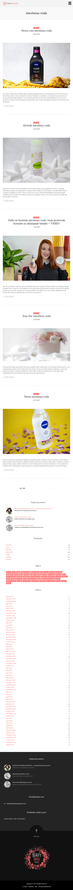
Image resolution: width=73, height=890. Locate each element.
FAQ (36, 886)
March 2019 (10, 649)
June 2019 (9, 647)
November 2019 (11, 639)
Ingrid (21, 574)
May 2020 (9, 627)
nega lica (58, 576)
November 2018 (11, 658)
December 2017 (11, 682)
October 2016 (10, 711)
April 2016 (9, 725)
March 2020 (10, 630)
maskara (19, 576)
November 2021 (11, 601)
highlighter (9, 574)
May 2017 (9, 694)
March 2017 (10, 699)
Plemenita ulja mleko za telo (23, 517)
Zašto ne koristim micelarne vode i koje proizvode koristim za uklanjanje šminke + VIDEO (36, 222)
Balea (18, 572)
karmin (26, 574)
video (58, 581)
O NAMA (25, 886)
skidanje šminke (11, 581)
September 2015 (11, 742)
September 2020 (11, 618)
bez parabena (35, 572)
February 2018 (10, 680)
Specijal (8, 559)
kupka (39, 574)
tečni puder (35, 581)
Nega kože (36, 28)
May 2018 (9, 673)
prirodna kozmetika (48, 579)
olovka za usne (31, 579)
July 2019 (9, 644)
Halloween (59, 572)
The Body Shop (51, 581)
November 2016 (11, 709)
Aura (13, 572)
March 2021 (10, 608)
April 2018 (9, 675)
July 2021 (9, 604)
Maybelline (26, 576)
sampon (57, 579)
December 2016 (11, 706)
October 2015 (10, 740)
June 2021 (9, 606)
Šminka (8, 557)
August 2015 (10, 744)
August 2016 (10, 716)
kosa (35, 574)
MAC (63, 574)
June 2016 (9, 721)
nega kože (51, 576)
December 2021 (11, 599)
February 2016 (10, 730)
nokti (12, 579)
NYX (24, 579)
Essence (46, 572)
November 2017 (11, 685)
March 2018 (10, 678)
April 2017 (9, 697)
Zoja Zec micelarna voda (36, 316)
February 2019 (10, 651)
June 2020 (9, 625)
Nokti (7, 554)
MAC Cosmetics (10, 576)
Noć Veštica (18, 579)
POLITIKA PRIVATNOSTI (44, 886)
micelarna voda (35, 576)
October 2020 (10, 615)
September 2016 (11, 713)
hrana (16, 574)
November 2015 (11, 737)
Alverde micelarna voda (36, 125)
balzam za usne (25, 572)
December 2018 (11, 656)
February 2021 (10, 611)
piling (39, 579)
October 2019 (10, 642)
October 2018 (10, 661)
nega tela (64, 576)
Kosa (7, 547)
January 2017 (10, 704)
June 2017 (9, 692)
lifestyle (58, 574)
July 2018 (9, 668)
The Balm (42, 581)
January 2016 (10, 733)
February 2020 (10, 632)
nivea (8, 579)
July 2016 (9, 718)
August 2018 (10, 666)
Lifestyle (8, 550)
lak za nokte (51, 574)
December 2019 (11, 637)
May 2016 (9, 723)
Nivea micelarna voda (36, 396)
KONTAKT (31, 886)
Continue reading (9, 106)
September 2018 (11, 663)
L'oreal (45, 574)
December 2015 (11, 735)
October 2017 (10, 687)
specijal (19, 581)
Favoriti (8, 545)
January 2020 (10, 635)
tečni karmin (26, 581)
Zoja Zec (63, 581)
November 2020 (11, 613)
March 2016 (10, 728)
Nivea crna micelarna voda (36, 30)
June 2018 (9, 670)
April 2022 (9, 596)
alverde (8, 572)
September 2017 (11, 690)
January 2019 (10, 654)
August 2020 (10, 620)
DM (41, 572)
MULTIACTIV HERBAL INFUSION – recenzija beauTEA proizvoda (33, 508)
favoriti (52, 572)
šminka (8, 583)
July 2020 (9, 623)
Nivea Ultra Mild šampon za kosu (24, 525)
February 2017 (10, 701)
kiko (31, 574)
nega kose (44, 576)
